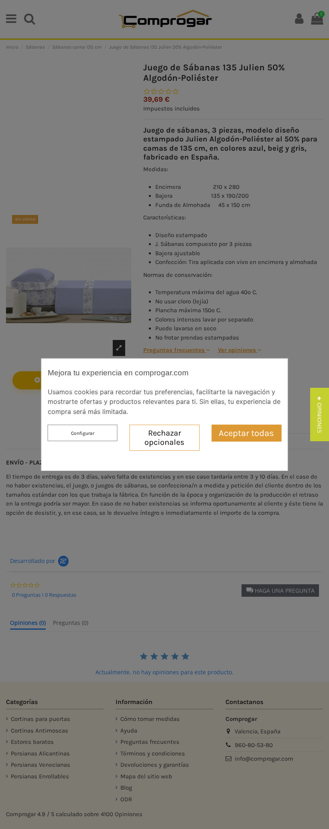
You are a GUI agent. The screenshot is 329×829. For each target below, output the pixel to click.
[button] (319, 414)
